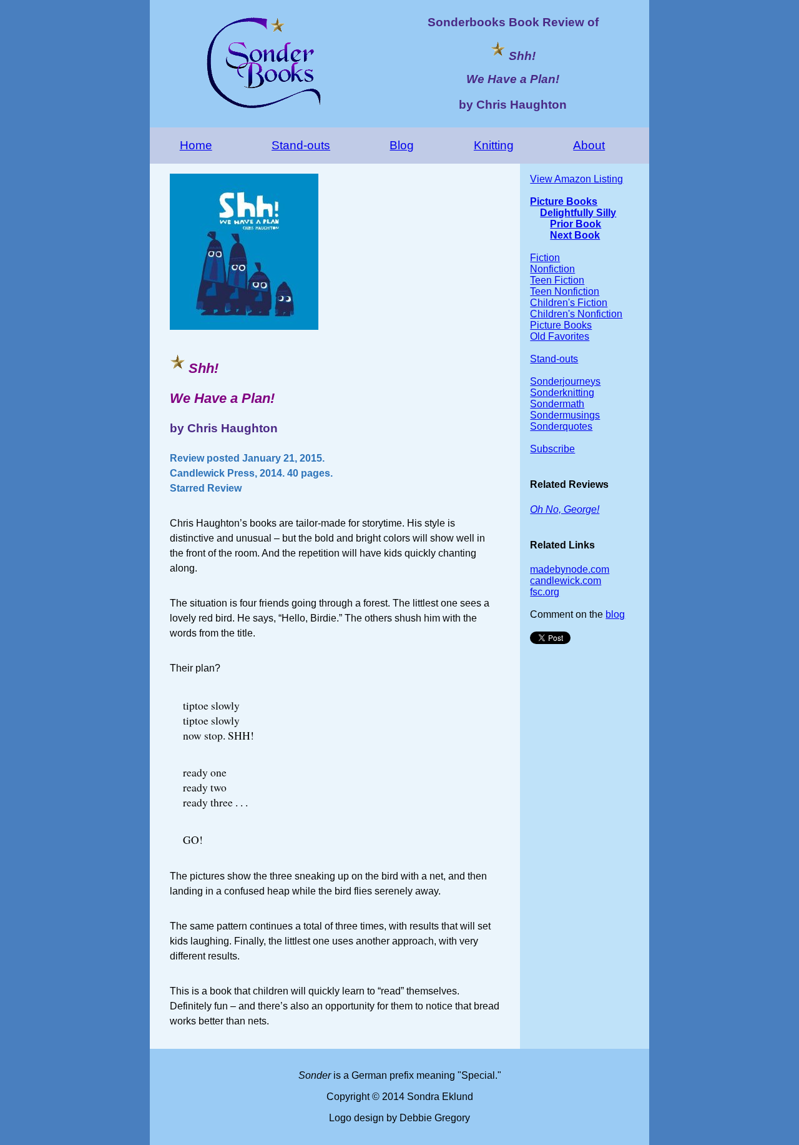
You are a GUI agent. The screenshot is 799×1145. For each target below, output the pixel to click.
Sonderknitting (562, 392)
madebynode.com (569, 569)
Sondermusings (565, 415)
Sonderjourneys (565, 381)
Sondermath (557, 404)
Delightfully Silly (578, 212)
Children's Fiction (568, 302)
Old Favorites (559, 336)
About (589, 145)
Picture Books (563, 201)
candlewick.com (565, 580)
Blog (402, 145)
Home (196, 145)
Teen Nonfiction (564, 291)
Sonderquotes (561, 426)
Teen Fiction (557, 280)
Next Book (575, 235)
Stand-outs (301, 145)
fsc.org (544, 592)
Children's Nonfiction (576, 314)
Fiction (545, 257)
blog (615, 614)
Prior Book (575, 224)
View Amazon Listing (576, 179)
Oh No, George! (564, 509)
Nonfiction (552, 269)
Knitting (494, 145)
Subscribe (552, 449)
